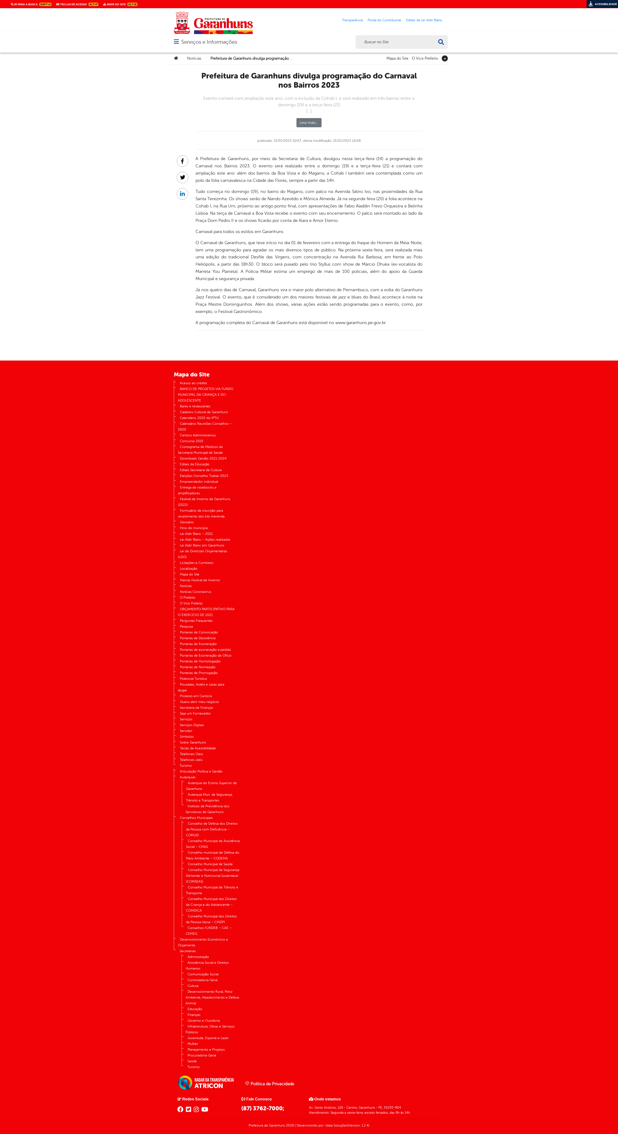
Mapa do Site (397, 58)
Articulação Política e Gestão (201, 771)
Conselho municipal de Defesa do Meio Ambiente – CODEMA (212, 855)
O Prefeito (187, 597)
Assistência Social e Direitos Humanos (207, 965)
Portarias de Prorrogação (199, 673)
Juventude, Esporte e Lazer (208, 1038)
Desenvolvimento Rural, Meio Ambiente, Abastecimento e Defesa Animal (212, 997)
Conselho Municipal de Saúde (210, 864)
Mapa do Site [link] (121, 4)
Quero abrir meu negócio (199, 702)
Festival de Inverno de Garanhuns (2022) (204, 502)
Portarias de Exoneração (198, 644)
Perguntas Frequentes (196, 621)
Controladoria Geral (203, 980)
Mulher (193, 1044)
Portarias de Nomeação (198, 667)
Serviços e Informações (209, 42)
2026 (289, 1125)
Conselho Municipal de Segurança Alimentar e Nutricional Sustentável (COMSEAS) (212, 875)
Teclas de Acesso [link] (78, 4)
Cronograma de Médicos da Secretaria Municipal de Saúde (200, 449)
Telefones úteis (191, 760)
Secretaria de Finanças (196, 707)
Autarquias (188, 777)
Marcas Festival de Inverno (200, 580)
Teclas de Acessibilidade (198, 748)
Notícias (194, 58)
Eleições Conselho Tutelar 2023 (204, 476)
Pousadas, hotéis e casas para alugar (201, 687)
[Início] (176, 58)
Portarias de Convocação (199, 632)
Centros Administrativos (198, 435)
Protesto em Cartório (196, 696)
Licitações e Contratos (196, 563)
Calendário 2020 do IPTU (199, 418)
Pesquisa (186, 626)
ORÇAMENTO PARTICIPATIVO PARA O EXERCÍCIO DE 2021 (206, 612)
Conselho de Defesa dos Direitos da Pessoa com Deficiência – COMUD (212, 829)
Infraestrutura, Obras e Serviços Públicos (210, 1029)
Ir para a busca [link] (32, 4)
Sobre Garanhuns (193, 742)
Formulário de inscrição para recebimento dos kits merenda (201, 513)
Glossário (187, 522)
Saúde (192, 1061)
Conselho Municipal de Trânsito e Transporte (212, 890)
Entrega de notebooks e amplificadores (197, 490)
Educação (195, 1009)
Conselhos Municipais (196, 818)
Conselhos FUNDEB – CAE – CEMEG (209, 931)
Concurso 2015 (191, 441)
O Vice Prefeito (425, 58)
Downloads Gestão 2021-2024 (203, 458)
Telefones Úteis (191, 754)
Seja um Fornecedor (195, 713)
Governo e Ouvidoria (204, 1020)
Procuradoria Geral (202, 1055)
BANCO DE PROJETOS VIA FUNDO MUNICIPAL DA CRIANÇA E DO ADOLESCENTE (205, 394)
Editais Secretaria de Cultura (201, 470)
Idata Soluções (336, 1125)
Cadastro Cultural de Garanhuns (204, 412)
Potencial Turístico (193, 678)
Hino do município (194, 528)
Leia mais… (309, 122)
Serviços (186, 719)
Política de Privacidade (271, 1083)
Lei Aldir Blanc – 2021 (196, 534)
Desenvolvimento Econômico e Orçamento (203, 942)
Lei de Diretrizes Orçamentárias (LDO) (202, 554)
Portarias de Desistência (198, 638)
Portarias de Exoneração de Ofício (206, 655)
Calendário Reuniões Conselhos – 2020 (205, 426)
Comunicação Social (203, 974)
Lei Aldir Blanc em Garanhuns (202, 545)
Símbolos (187, 736)
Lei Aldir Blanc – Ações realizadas (205, 539)
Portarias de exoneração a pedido (205, 650)
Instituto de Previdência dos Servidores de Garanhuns (207, 809)
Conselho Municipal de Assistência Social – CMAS (213, 844)
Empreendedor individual (199, 481)
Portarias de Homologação (200, 661)
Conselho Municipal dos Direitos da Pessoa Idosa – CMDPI (211, 919)
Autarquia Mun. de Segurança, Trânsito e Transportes (209, 797)
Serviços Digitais (192, 725)
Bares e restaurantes (195, 406)
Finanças (194, 1015)
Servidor (186, 731)
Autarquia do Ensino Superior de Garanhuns (211, 786)
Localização (188, 568)
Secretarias (188, 951)
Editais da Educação (195, 464)
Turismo (186, 765)
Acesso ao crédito (193, 383)
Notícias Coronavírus (195, 592)
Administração (198, 957)
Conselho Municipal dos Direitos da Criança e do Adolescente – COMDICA (211, 904)
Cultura (193, 986)
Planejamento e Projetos (206, 1049)
